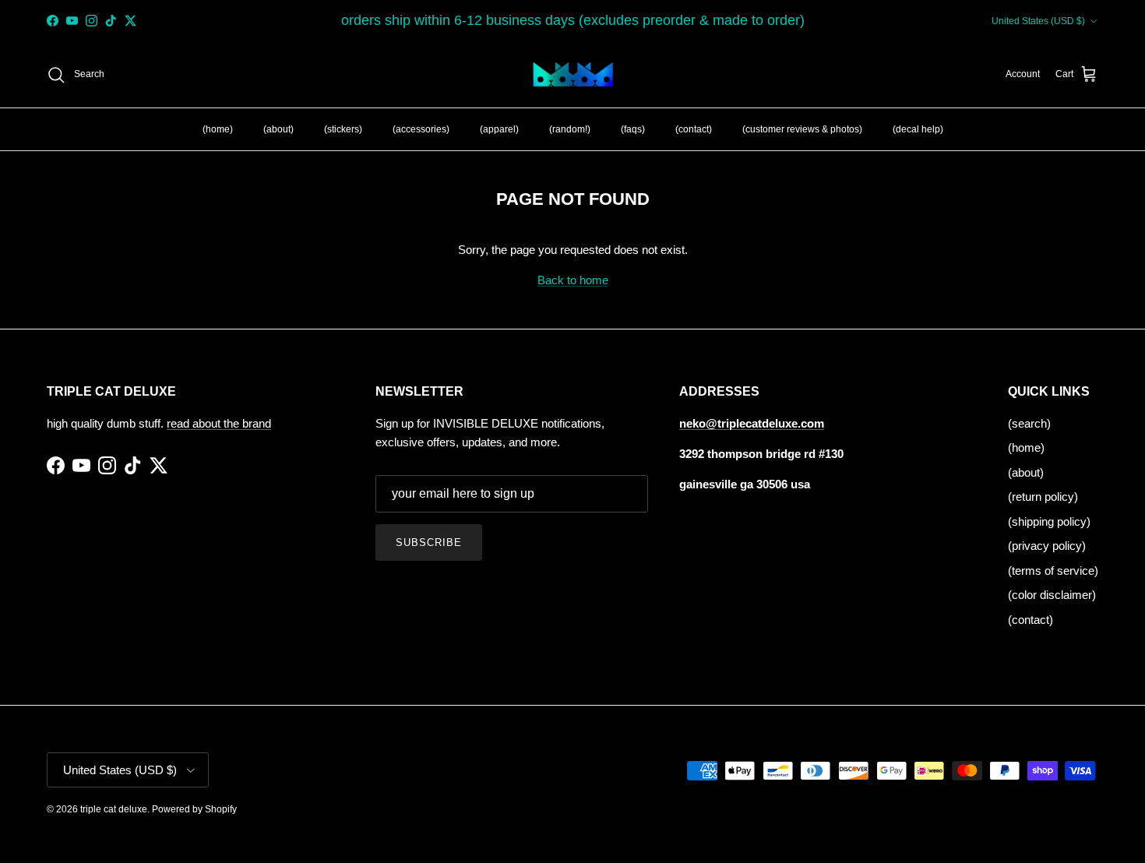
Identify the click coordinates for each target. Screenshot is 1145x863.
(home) (218, 128)
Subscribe (429, 542)
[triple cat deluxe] (573, 75)
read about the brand (219, 423)
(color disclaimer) (1052, 594)
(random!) (569, 128)
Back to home (572, 280)
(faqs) (633, 128)
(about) (278, 128)
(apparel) (499, 128)
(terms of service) (1053, 570)
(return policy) (1043, 496)
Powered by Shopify (194, 809)
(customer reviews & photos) (802, 128)
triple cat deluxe (113, 809)
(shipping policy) (1049, 521)
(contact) (693, 128)
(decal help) (918, 128)
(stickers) (343, 128)
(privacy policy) (1047, 545)
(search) (1029, 423)
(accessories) (421, 128)
